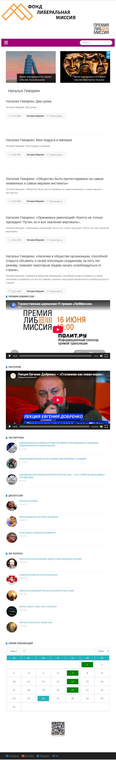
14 (72, 681)
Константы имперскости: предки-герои (35, 622)
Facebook (14, 755)
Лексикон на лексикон (28, 501)
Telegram (44, 755)
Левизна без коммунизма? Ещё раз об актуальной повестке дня (46, 591)
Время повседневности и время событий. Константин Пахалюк (43, 78)
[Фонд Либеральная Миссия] (39, 11)
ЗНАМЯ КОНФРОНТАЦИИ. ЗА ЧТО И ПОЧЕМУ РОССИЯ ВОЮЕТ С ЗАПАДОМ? (52, 459)
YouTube (29, 755)
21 (72, 689)
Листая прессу (56, 116)
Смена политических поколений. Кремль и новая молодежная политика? (50, 559)
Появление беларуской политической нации (38, 575)
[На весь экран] (106, 355)
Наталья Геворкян (35, 115)
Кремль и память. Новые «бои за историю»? (38, 607)
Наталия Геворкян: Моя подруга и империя (39, 140)
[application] (58, 329)
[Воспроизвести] (9, 355)
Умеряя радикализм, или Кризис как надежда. (38, 517)
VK (57, 755)
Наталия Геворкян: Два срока (28, 101)
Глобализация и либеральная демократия (37, 533)
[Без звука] (101, 355)
